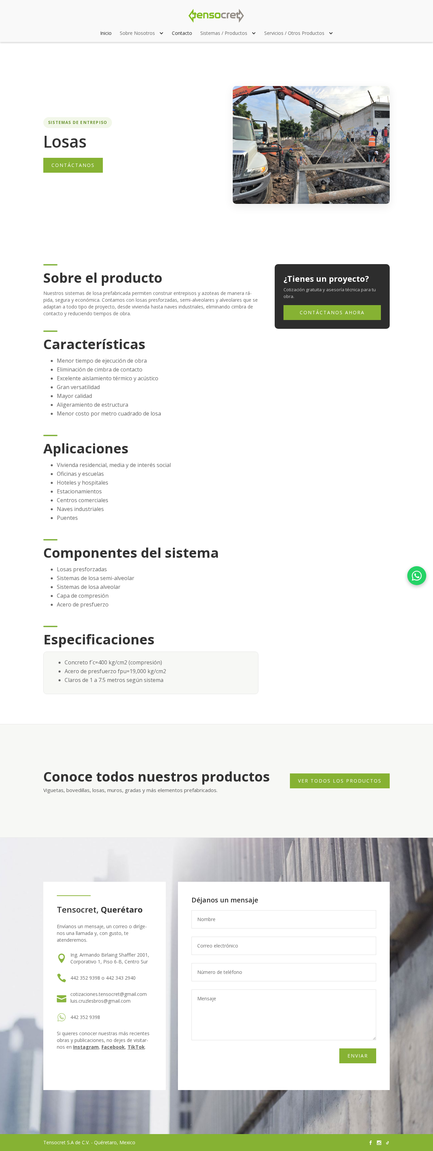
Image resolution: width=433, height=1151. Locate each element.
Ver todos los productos (340, 780)
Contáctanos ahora (332, 312)
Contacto (182, 33)
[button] (142, 33)
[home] (216, 15)
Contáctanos (73, 165)
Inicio (106, 33)
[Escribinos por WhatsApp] (416, 575)
